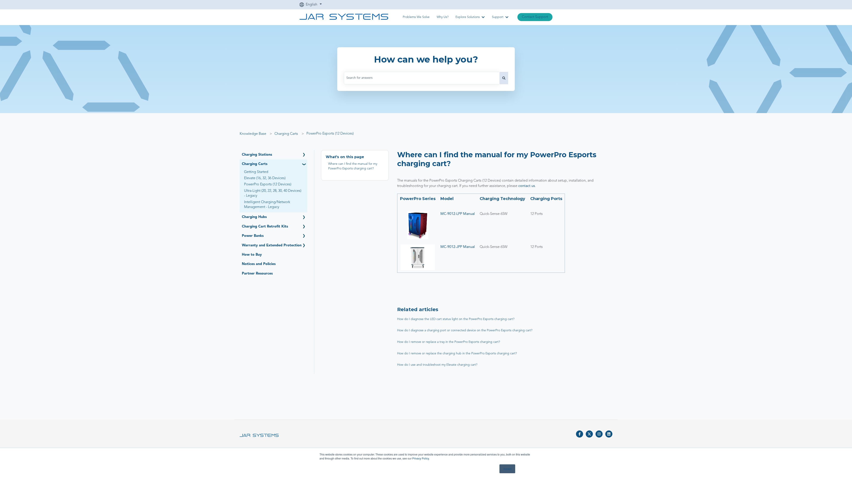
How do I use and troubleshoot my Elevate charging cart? (437, 364)
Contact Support (535, 17)
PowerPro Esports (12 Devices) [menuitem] (267, 184)
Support (497, 17)
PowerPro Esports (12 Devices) (330, 133)
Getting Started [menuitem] (256, 172)
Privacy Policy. (421, 458)
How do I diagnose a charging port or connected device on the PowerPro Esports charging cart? (464, 330)
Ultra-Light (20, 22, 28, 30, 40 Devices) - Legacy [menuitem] (272, 193)
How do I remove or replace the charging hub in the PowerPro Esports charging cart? (457, 353)
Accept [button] (507, 469)
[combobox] (422, 78)
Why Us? (442, 17)
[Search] (504, 78)
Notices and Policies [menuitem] (259, 264)
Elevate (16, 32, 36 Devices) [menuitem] (265, 178)
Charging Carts (286, 134)
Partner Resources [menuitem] (257, 273)
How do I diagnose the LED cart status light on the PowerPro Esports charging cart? (455, 319)
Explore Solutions (468, 17)
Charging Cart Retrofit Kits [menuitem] (265, 226)
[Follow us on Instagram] (599, 434)
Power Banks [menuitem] (253, 236)
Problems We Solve (416, 17)
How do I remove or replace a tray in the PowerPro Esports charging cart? (448, 342)
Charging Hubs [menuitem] (254, 217)
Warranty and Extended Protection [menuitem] (272, 245)
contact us (526, 186)
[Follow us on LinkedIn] (608, 434)
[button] (303, 155)
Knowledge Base (253, 134)
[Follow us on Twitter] (589, 434)
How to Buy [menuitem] (252, 255)
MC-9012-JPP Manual (457, 247)
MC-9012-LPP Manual (457, 214)
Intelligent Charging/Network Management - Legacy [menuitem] (267, 204)
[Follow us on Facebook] (579, 434)
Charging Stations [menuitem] (257, 155)
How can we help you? (426, 59)
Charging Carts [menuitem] (254, 164)
